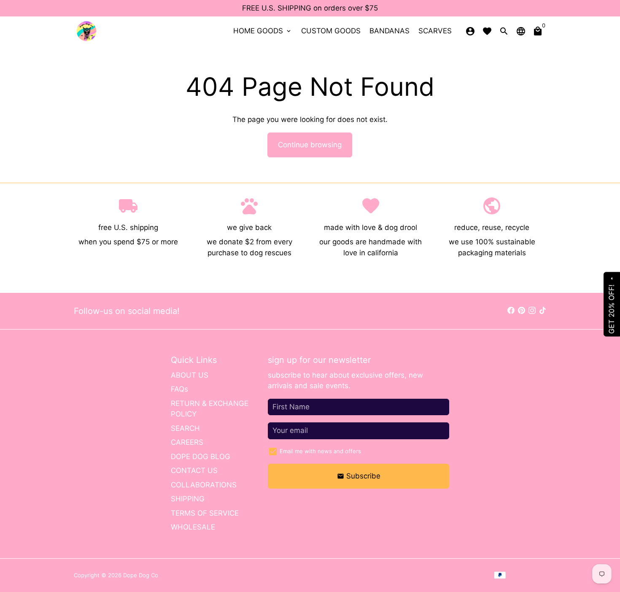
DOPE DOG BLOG (200, 456)
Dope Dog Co (140, 575)
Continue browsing (310, 145)
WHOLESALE (193, 527)
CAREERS (187, 442)
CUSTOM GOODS (331, 31)
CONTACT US (194, 470)
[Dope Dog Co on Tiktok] (542, 310)
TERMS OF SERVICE (205, 513)
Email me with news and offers (320, 451)
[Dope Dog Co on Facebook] (511, 310)
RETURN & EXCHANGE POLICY (209, 409)
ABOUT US (189, 375)
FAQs (179, 389)
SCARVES (435, 31)
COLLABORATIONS (204, 485)
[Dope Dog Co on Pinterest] (521, 310)
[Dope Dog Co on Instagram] (532, 310)
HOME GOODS (262, 31)
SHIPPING (188, 499)
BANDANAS (389, 31)
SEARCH (185, 428)
